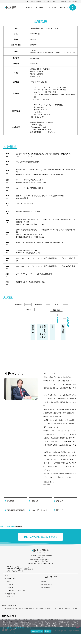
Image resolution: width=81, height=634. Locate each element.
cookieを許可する (37, 631)
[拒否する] (78, 627)
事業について (44, 7)
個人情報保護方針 (7, 619)
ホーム (2, 526)
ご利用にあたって (10, 628)
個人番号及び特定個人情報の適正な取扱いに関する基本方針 (55, 619)
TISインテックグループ (33, 1)
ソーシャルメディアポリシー (67, 608)
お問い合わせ (73, 1)
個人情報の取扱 (20, 628)
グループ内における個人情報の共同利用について (39, 608)
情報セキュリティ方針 (21, 619)
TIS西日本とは (30, 7)
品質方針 (32, 619)
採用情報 (63, 1)
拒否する (47, 631)
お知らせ (55, 7)
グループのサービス (51, 1)
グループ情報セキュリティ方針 (11, 608)
